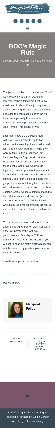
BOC (17, 282)
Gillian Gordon (41, 416)
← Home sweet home (16, 339)
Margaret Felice (29, 60)
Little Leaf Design (34, 421)
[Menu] (27, 28)
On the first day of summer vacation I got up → (39, 343)
